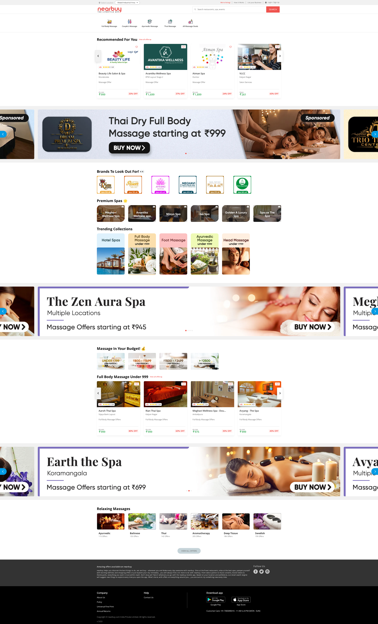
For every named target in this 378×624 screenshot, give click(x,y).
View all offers (145, 39)
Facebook (255, 571)
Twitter (261, 571)
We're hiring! (225, 2)
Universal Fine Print (105, 606)
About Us (101, 597)
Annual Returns (103, 611)
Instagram (267, 571)
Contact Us (148, 597)
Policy (99, 602)
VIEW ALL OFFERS (189, 551)
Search (273, 9)
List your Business (254, 2)
